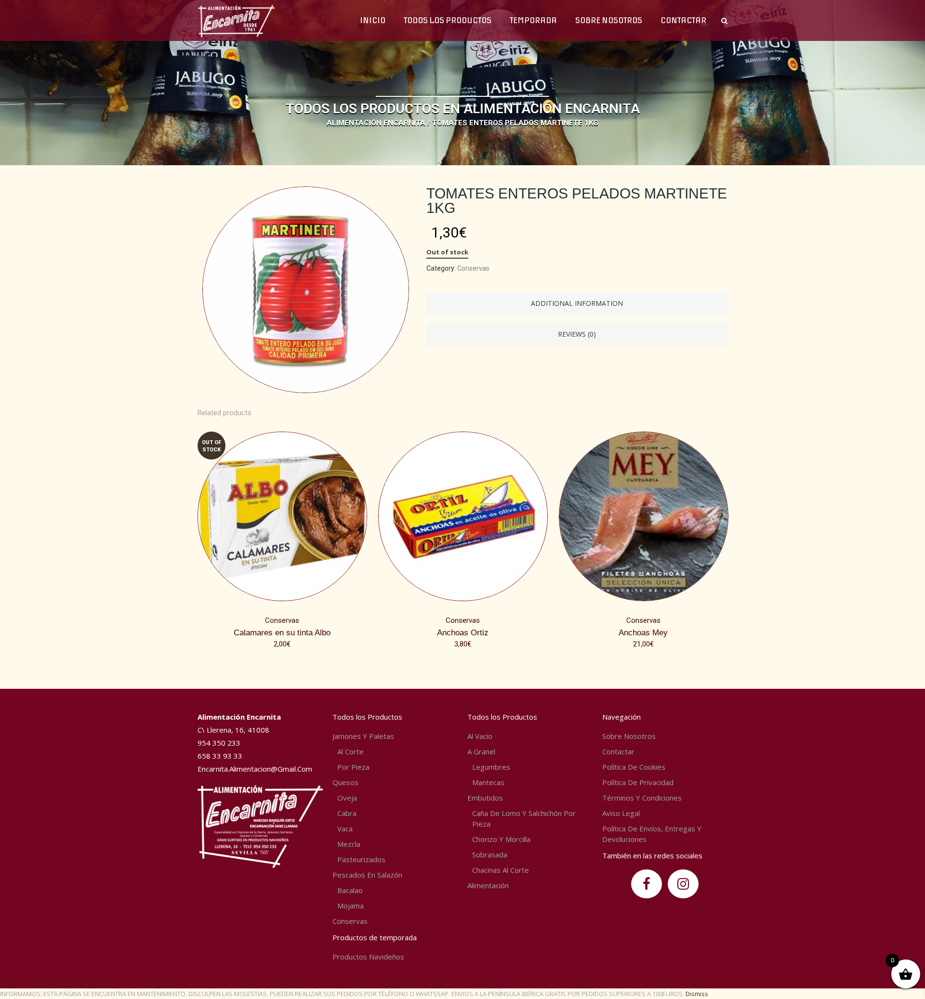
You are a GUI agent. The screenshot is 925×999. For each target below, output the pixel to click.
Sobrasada (489, 854)
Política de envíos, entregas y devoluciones (651, 834)
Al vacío (479, 736)
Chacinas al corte (500, 870)
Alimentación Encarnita (376, 122)
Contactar (618, 751)
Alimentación (488, 885)
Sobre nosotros (629, 736)
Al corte (350, 751)
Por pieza (353, 767)
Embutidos (485, 797)
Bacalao (350, 890)
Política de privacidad (638, 782)
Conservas (473, 268)
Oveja (347, 797)
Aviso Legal (621, 813)
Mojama (350, 905)
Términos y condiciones (642, 797)
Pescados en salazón (367, 875)
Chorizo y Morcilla (501, 839)
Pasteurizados (361, 859)
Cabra (347, 813)
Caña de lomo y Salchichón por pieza (524, 818)
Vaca (345, 828)
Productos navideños (368, 956)
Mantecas (488, 782)
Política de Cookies (633, 767)
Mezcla (348, 844)
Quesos (345, 782)
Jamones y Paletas (363, 736)
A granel (481, 751)
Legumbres (491, 767)
